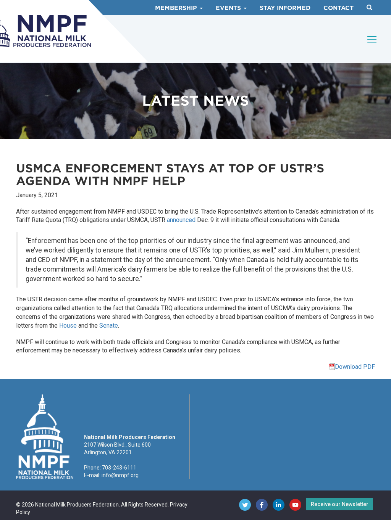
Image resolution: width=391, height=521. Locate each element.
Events (229, 8)
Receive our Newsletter (339, 504)
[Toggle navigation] (372, 39)
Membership (177, 8)
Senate (108, 325)
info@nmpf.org (120, 475)
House (68, 325)
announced (181, 220)
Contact (338, 8)
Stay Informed (285, 8)
